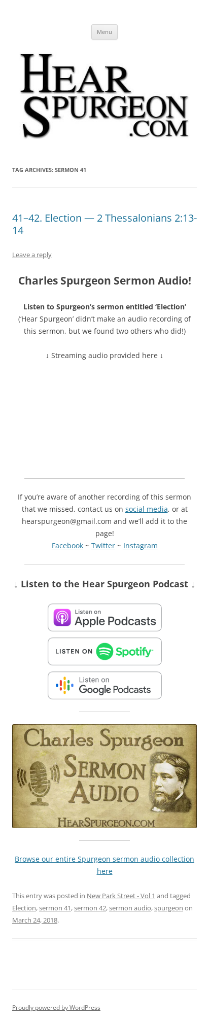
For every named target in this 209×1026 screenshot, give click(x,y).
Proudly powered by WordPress (56, 1007)
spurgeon (168, 907)
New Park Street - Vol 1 (121, 895)
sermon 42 (90, 907)
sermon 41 (55, 907)
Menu (104, 32)
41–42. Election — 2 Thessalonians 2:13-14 (104, 224)
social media (146, 509)
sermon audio (130, 907)
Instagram (140, 545)
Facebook (67, 545)
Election (24, 907)
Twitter (103, 545)
